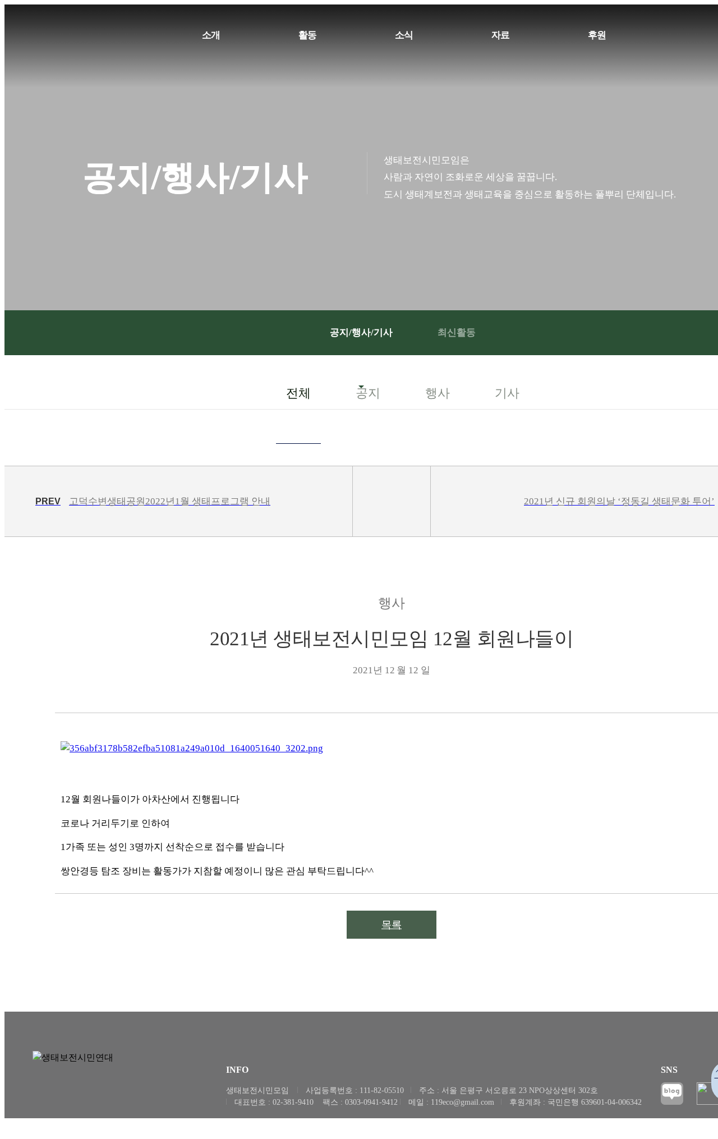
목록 (391, 924)
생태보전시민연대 (56, 44)
